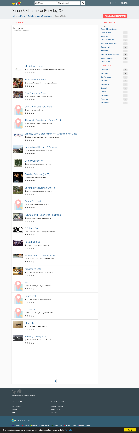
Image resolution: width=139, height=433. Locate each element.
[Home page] (15, 3)
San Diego (104, 73)
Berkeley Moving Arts (35, 336)
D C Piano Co (31, 228)
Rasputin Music (32, 242)
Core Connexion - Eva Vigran (39, 106)
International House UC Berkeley (41, 147)
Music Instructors (107, 58)
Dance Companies (107, 40)
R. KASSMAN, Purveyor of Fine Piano (43, 215)
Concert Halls (105, 47)
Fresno (103, 92)
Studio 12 (29, 323)
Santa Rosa (105, 103)
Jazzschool (30, 309)
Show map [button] (17, 23)
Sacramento (105, 84)
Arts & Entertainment (109, 29)
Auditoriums (105, 51)
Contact (54, 412)
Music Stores (105, 36)
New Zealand (45, 425)
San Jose (104, 81)
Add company (16, 406)
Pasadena (104, 99)
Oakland (104, 88)
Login (13, 412)
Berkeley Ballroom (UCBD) (37, 174)
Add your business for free (115, 16)
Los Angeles (105, 70)
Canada (26, 425)
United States (85, 425)
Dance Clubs (105, 62)
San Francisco (106, 77)
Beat (27, 282)
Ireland (34, 425)
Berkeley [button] (105, 65)
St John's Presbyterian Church (40, 187)
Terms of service (57, 406)
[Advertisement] (50, 47)
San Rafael (104, 95)
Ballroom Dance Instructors (110, 54)
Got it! (130, 430)
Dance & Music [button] (107, 23)
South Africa (57, 425)
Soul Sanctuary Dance (36, 93)
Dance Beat (30, 296)
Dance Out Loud (33, 201)
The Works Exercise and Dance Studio (43, 120)
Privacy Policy (56, 409)
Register (124, 3)
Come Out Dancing (34, 160)
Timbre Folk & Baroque (36, 79)
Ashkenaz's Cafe (33, 269)
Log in (113, 3)
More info (68, 430)
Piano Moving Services (109, 43)
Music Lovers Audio (34, 66)
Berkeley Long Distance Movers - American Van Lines (51, 133)
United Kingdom (71, 425)
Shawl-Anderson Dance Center (40, 255)
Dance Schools (106, 32)
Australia (17, 425)
